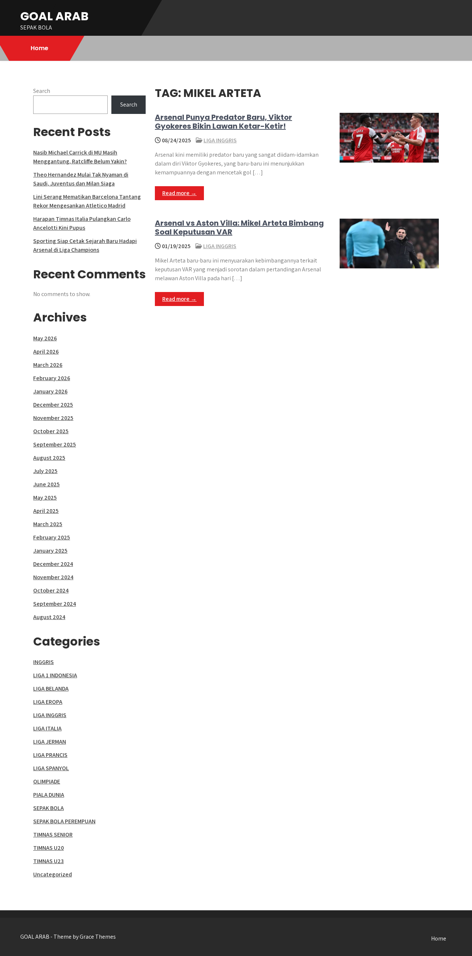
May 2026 (45, 338)
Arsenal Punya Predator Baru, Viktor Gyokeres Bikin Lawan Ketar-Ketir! (223, 121)
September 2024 (54, 604)
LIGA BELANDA (51, 688)
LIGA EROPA (47, 702)
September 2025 (54, 444)
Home (39, 48)
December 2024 (53, 564)
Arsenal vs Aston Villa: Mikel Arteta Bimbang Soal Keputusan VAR (239, 227)
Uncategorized (52, 874)
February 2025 (51, 537)
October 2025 (51, 431)
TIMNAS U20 (48, 848)
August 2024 (49, 617)
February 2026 (51, 378)
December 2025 (53, 405)
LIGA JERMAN (49, 741)
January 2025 (50, 551)
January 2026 (50, 391)
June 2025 (46, 484)
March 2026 (47, 365)
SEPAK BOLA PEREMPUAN (64, 821)
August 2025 (49, 458)
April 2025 (46, 511)
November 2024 (53, 577)
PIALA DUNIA (48, 795)
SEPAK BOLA (48, 808)
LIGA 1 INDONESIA (55, 675)
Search (41, 91)
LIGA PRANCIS (50, 755)
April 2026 (46, 351)
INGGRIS (43, 662)
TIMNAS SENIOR (53, 834)
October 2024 (51, 590)
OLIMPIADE (46, 781)
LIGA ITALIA (47, 728)
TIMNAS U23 (48, 861)
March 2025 (47, 524)
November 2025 (53, 418)
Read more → (179, 193)
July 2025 (45, 471)
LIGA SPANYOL (51, 768)
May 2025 (45, 497)
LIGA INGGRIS (220, 140)
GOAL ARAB (54, 16)
